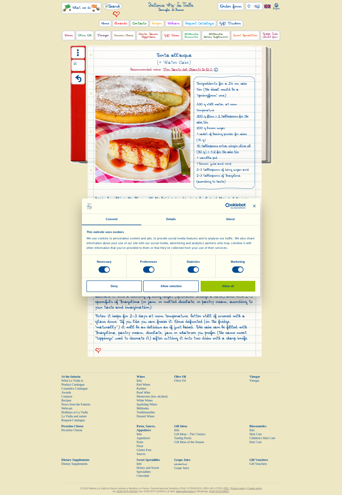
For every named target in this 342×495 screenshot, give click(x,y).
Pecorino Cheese (72, 426)
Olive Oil (180, 376)
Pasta (140, 442)
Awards (66, 392)
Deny (114, 286)
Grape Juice (181, 468)
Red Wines (143, 384)
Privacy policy (238, 488)
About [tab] (230, 219)
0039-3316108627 (219, 491)
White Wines (145, 400)
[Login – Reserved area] (276, 5)
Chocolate (143, 475)
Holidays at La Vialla (74, 412)
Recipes (66, 400)
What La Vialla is (72, 380)
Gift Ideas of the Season (189, 442)
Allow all (228, 286)
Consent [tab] (112, 219)
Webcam (66, 408)
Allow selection (171, 286)
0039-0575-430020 (127, 491)
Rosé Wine (143, 392)
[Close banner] (254, 206)
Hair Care (255, 442)
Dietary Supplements (75, 460)
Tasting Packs (182, 438)
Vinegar (254, 376)
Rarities (141, 388)
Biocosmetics (257, 426)
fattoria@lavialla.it (185, 491)
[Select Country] (267, 6)
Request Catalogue (73, 420)
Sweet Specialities (148, 460)
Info (139, 380)
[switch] (148, 270)
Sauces (141, 454)
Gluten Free (144, 450)
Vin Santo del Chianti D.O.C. (188, 69)
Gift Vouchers (258, 460)
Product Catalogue (73, 384)
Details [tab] (171, 219)
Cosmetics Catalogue (74, 388)
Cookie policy (254, 488)
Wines (141, 376)
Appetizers (143, 438)
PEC (226, 488)
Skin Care (255, 434)
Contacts (66, 396)
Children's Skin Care (262, 438)
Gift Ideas (180, 426)
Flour (140, 446)
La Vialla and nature (74, 416)
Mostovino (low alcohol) (152, 396)
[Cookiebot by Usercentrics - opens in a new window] (228, 206)
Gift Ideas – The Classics (189, 434)
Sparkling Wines (147, 404)
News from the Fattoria (75, 404)
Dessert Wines (145, 416)
